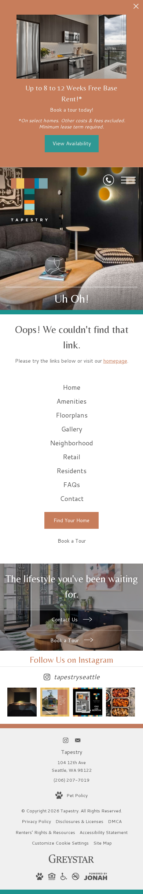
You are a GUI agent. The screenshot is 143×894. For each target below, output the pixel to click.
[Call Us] (108, 180)
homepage (115, 360)
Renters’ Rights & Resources (45, 832)
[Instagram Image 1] (22, 702)
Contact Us (65, 619)
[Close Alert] (136, 8)
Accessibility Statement (104, 832)
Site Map (102, 843)
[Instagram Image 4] (120, 702)
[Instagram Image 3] (87, 702)
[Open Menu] (128, 180)
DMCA (115, 821)
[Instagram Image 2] (55, 702)
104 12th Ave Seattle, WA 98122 (71, 766)
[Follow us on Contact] (77, 740)
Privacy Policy (36, 821)
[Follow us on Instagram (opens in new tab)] (65, 740)
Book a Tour (65, 640)
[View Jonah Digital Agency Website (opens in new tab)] (95, 878)
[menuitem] (71, 387)
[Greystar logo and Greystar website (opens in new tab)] (71, 861)
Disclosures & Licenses (79, 821)
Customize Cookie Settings (60, 843)
